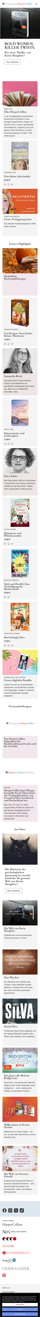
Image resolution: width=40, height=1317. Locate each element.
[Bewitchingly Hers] (20, 624)
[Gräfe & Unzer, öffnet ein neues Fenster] (16, 1269)
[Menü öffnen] (36, 4)
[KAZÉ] (4, 1276)
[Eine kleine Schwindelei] (20, 163)
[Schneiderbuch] (15, 1254)
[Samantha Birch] (20, 372)
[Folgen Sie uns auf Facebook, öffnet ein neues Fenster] (4, 1210)
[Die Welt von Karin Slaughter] (20, 924)
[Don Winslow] (20, 973)
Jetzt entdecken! (13, 890)
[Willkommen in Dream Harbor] (20, 1120)
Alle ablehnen (20, 1309)
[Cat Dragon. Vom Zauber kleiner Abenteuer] (20, 321)
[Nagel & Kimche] (14, 1233)
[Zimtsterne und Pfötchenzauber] (20, 521)
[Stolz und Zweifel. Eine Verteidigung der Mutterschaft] (20, 574)
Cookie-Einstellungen (20, 1304)
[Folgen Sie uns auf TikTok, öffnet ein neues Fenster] (22, 1210)
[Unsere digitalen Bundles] (20, 674)
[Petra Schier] (20, 472)
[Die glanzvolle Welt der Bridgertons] (20, 1071)
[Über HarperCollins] (20, 110)
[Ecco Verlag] (9, 1240)
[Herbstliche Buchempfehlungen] (20, 272)
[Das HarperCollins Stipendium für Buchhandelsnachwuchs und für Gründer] (20, 734)
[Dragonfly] (9, 1262)
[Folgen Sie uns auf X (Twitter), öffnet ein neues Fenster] (16, 1210)
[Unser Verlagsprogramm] (20, 212)
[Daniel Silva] (20, 1022)
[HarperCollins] (12, 1226)
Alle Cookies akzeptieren (20, 1314)
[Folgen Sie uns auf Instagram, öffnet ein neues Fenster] (10, 1210)
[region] (20, 1305)
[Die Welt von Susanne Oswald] (20, 1170)
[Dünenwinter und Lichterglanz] (20, 421)
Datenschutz (21, 1301)
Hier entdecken (12, 62)
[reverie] (8, 1247)
